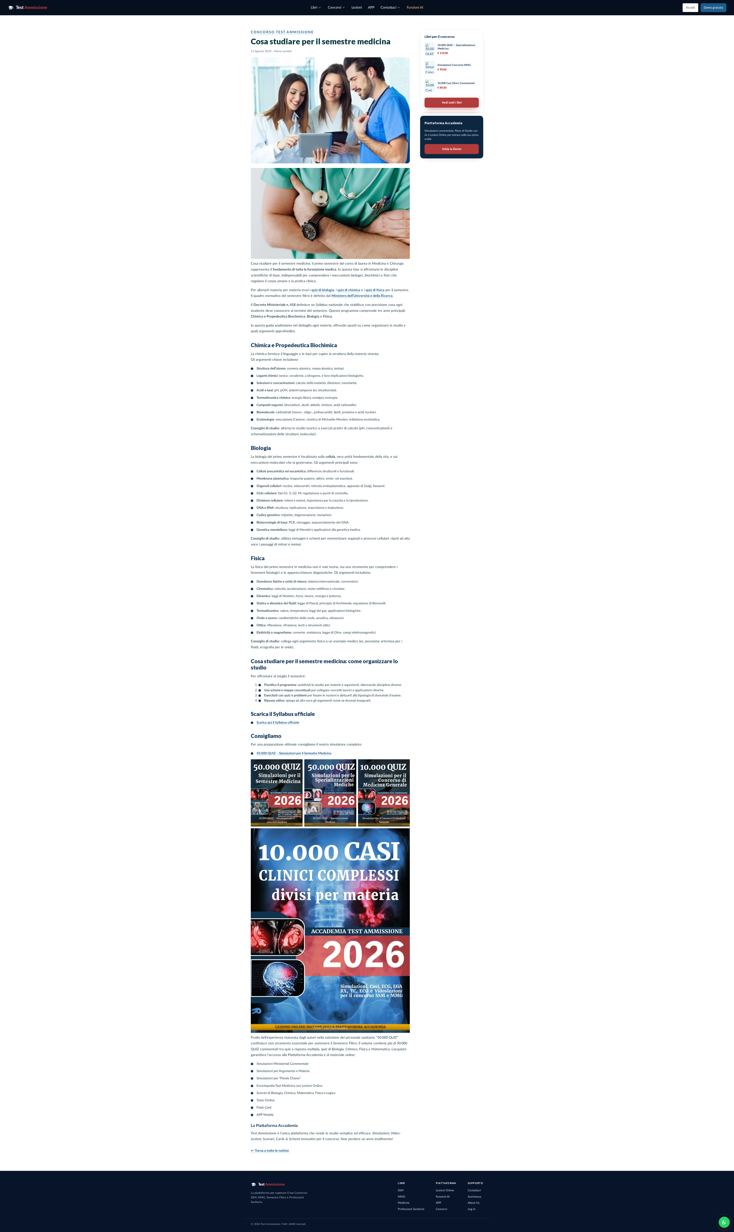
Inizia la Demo (451, 149)
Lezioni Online (445, 1190)
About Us (474, 1202)
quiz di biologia (322, 290)
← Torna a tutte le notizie (270, 1151)
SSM (401, 1190)
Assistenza (474, 1196)
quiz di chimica (349, 290)
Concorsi (441, 1209)
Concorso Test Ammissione (282, 32)
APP (438, 1202)
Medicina (403, 1202)
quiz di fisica (375, 290)
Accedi (690, 7)
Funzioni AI (443, 1196)
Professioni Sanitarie (411, 1209)
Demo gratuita (713, 7)
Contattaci (474, 1190)
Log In (471, 1209)
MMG (401, 1196)
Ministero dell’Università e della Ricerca (361, 296)
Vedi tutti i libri (452, 102)
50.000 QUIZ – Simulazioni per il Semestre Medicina (294, 753)
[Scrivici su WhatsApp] (724, 1222)
